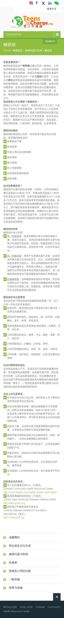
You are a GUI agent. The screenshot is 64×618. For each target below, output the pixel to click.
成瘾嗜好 (14, 537)
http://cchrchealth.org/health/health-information (30, 492)
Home (6, 50)
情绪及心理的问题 (20, 571)
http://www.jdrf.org (13, 517)
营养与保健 (16, 587)
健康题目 (18, 50)
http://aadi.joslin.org (14, 503)
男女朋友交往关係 (20, 545)
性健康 (13, 562)
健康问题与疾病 (33, 50)
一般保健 (14, 579)
